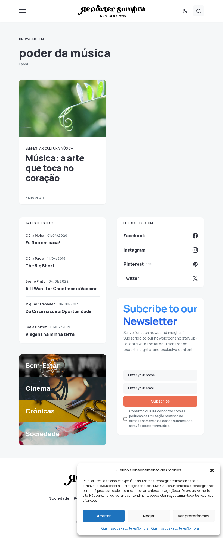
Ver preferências (193, 516)
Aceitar (104, 516)
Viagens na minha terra (50, 334)
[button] (212, 470)
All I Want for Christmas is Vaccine (62, 289)
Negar (148, 516)
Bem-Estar (35, 148)
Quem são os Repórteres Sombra (125, 528)
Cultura (52, 148)
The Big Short (40, 266)
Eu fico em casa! (43, 243)
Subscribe (160, 401)
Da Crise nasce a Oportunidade (58, 311)
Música (67, 148)
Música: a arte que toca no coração (55, 168)
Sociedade (59, 498)
